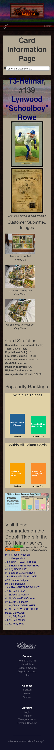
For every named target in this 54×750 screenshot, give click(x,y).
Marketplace (27, 664)
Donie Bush (18, 591)
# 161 (8, 609)
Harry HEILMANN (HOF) (24, 576)
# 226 (8, 616)
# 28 (7, 562)
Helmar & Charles (27, 667)
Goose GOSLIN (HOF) (23, 572)
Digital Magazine (27, 671)
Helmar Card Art (27, 660)
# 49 (7, 572)
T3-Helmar (26, 80)
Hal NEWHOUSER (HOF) (26, 609)
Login (27, 712)
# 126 (8, 594)
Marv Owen (18, 612)
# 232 (8, 623)
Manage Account (27, 719)
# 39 (7, 569)
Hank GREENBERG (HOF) (25, 587)
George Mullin (18, 558)
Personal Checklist (27, 723)
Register (27, 715)
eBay (27, 693)
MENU (48, 26)
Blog (27, 675)
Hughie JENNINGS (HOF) (25, 565)
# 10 (7, 554)
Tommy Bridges (19, 580)
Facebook (27, 690)
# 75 (7, 580)
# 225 (8, 612)
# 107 (8, 591)
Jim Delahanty (20, 601)
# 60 (7, 576)
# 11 (7, 558)
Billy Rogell (18, 616)
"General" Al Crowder (23, 598)
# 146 (8, 605)
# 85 (7, 583)
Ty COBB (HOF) (19, 569)
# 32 (7, 565)
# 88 (7, 587)
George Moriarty (21, 594)
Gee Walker (18, 620)
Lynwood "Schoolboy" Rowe (27, 108)
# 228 (8, 620)
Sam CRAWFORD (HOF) (24, 562)
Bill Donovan (18, 583)
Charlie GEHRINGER (24, 605)
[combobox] (28, 68)
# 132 (8, 601)
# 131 (8, 598)
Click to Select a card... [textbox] (20, 68)
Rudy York (18, 623)
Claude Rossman (20, 554)
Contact (27, 697)
